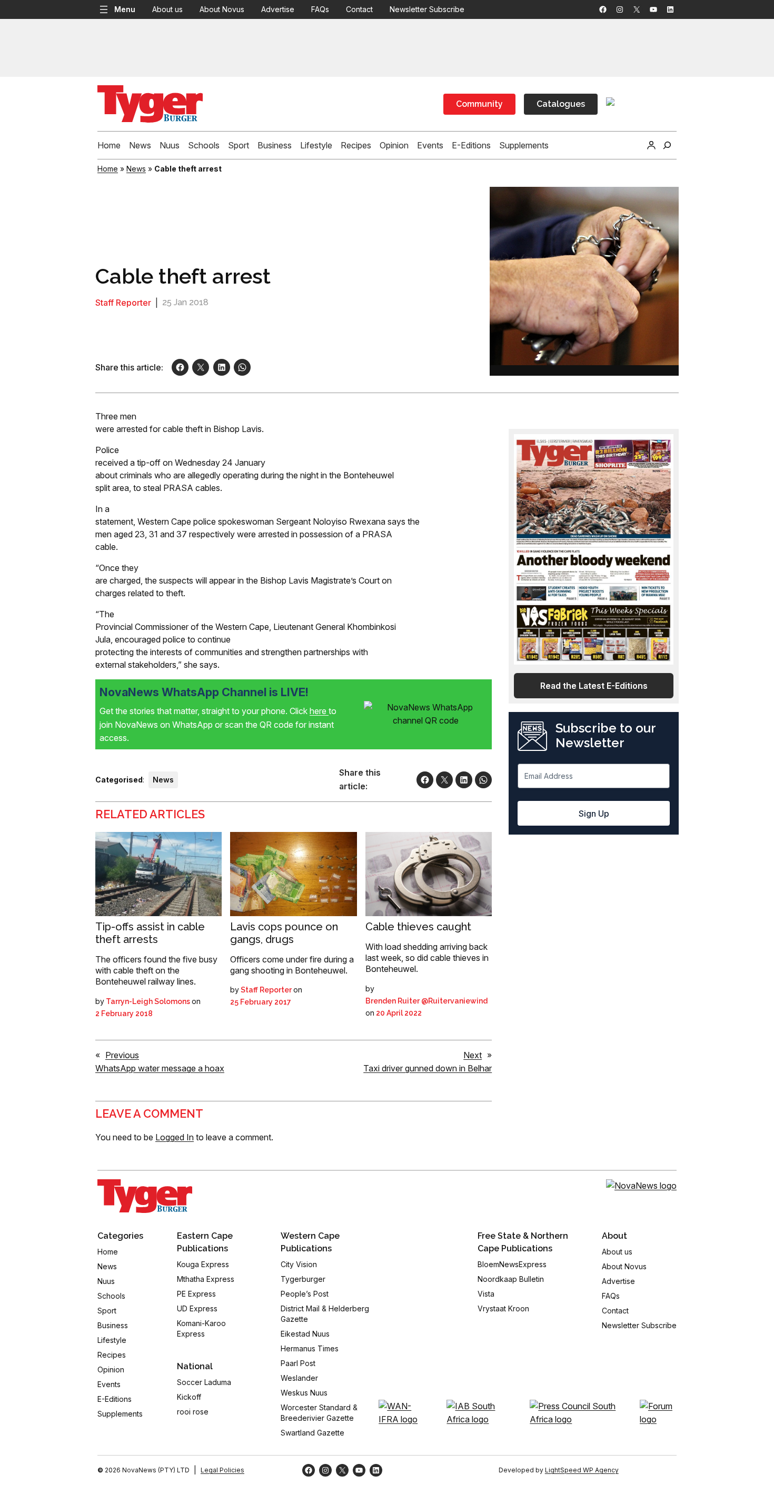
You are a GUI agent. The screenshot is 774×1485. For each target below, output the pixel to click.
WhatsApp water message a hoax (159, 1068)
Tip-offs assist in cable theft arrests (150, 933)
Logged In (174, 1137)
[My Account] (651, 145)
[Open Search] (667, 145)
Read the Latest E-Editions (594, 685)
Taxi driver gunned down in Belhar (427, 1068)
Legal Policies (222, 1470)
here (319, 711)
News (136, 168)
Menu (124, 9)
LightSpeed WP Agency (582, 1470)
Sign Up (594, 813)
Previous (122, 1055)
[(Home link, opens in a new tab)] (144, 1196)
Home (107, 168)
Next (472, 1055)
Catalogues (561, 104)
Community (479, 104)
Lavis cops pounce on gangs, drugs (284, 933)
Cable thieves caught (418, 926)
